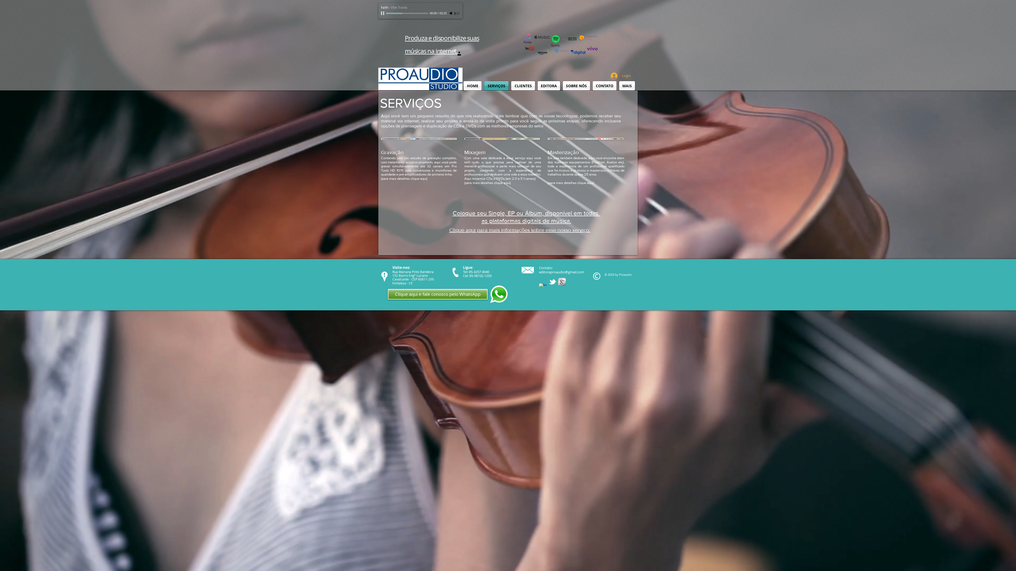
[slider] (457, 13)
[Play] (383, 13)
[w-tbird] (552, 282)
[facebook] (543, 287)
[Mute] (451, 13)
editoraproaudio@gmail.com (561, 272)
